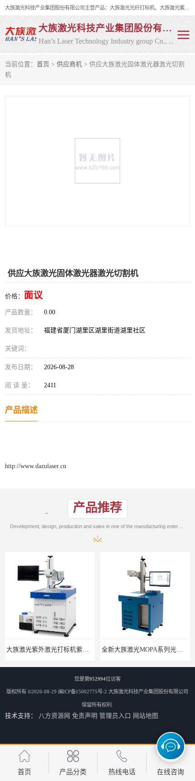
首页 (43, 64)
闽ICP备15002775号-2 (82, 691)
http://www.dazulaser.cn (35, 466)
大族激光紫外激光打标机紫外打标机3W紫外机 (71, 649)
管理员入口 (115, 715)
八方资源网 (54, 715)
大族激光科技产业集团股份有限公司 (148, 691)
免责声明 (85, 715)
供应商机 (69, 64)
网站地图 (145, 715)
